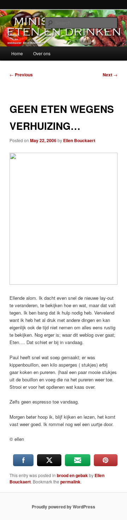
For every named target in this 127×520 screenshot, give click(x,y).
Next (110, 74)
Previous (21, 74)
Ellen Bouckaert (79, 140)
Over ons (41, 53)
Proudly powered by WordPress (63, 506)
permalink (70, 481)
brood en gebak (72, 475)
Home (17, 53)
